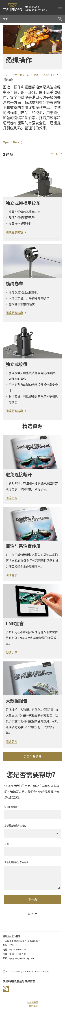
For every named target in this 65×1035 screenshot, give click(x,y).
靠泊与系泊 (49, 74)
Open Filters (11, 142)
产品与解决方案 (20, 74)
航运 (36, 74)
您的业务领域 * (11, 807)
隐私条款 (33, 1006)
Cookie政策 (32, 1002)
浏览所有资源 (33, 756)
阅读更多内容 (14, 232)
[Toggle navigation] (58, 7)
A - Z (58, 154)
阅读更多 (11, 498)
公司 (6, 844)
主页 (5, 74)
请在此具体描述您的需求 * (17, 862)
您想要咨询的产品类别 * (15, 825)
